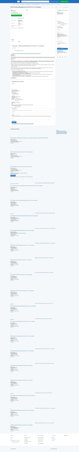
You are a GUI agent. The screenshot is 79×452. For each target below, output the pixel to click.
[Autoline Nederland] (13, 1)
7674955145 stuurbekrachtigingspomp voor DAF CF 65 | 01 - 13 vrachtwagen (22, 410)
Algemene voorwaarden (27, 437)
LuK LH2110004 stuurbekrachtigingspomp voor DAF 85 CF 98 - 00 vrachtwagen (22, 395)
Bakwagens (61, 131)
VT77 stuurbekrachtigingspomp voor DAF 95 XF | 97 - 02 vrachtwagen (21, 274)
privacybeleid (23, 123)
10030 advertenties (17, 90)
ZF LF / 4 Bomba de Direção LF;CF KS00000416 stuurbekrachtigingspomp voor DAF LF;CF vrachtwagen (26, 185)
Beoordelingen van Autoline (27, 441)
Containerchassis (64, 133)
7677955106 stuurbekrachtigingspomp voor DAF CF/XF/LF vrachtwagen (21, 365)
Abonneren (13, 175)
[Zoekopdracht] (22, 1)
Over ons (11, 437)
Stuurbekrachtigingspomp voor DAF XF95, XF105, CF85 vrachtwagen (21, 166)
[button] (50, 7)
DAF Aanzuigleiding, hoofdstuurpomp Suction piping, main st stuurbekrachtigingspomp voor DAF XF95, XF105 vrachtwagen (29, 137)
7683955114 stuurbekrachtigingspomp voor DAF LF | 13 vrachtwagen (21, 259)
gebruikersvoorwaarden (31, 123)
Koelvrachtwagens (64, 132)
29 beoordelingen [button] (14, 92)
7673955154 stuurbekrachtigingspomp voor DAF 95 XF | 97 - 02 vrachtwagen (22, 245)
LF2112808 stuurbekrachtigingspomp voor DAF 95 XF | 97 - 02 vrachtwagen (22, 350)
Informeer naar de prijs (15, 12)
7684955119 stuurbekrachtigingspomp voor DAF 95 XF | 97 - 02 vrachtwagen (22, 290)
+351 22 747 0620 (20, 99)
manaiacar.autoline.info (15, 93)
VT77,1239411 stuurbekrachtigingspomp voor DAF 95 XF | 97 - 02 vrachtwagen (22, 321)
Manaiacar (13, 83)
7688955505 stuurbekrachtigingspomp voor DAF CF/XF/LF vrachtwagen (21, 380)
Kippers (61, 132)
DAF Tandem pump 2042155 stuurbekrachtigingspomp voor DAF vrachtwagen (22, 230)
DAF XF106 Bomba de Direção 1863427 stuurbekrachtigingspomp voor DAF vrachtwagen (24, 215)
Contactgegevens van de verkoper (14, 440)
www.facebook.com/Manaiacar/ (16, 102)
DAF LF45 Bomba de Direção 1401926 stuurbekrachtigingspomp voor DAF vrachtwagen (23, 200)
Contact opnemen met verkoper (16, 15)
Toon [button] (17, 99)
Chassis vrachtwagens (59, 133)
